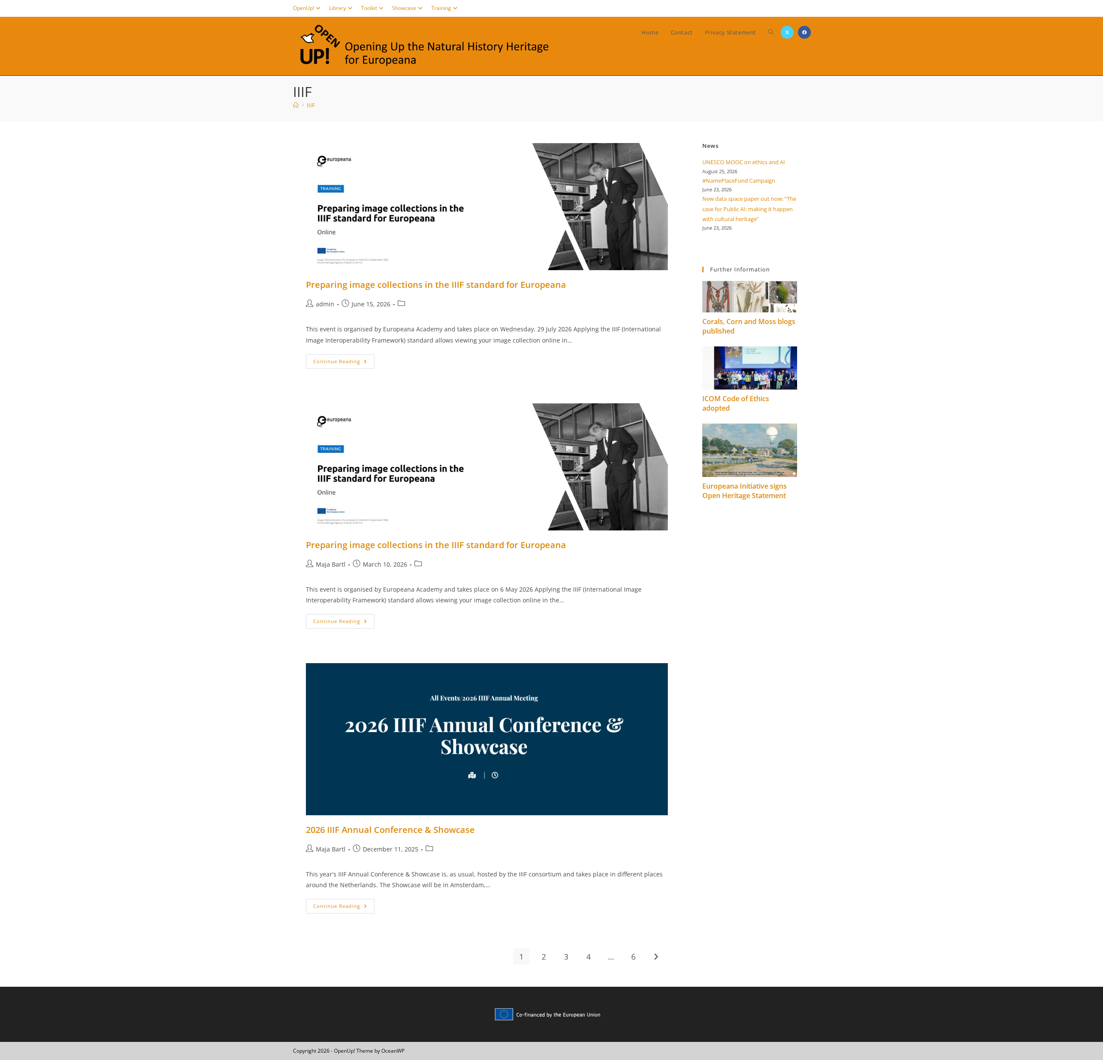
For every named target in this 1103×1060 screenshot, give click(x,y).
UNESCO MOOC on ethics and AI (743, 162)
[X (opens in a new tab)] (787, 32)
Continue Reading (343, 363)
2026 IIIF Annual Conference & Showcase (390, 830)
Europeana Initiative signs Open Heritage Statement (744, 490)
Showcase (404, 8)
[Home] (296, 105)
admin (325, 304)
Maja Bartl (331, 564)
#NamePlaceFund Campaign (738, 180)
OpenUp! (303, 8)
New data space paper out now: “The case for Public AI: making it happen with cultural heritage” (749, 209)
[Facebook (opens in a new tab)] (804, 32)
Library (337, 8)
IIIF (311, 105)
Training (441, 8)
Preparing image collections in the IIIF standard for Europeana (436, 284)
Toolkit (369, 8)
